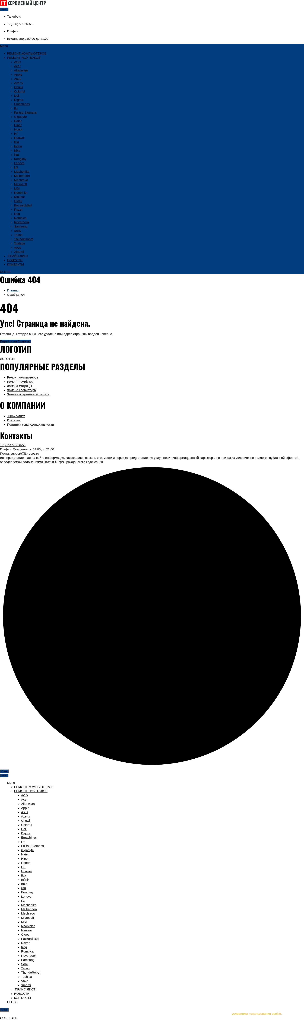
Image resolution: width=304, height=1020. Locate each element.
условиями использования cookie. (257, 1013)
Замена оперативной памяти (28, 394)
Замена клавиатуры (21, 390)
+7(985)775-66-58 (20, 24)
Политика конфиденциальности (30, 424)
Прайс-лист (16, 416)
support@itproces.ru (25, 453)
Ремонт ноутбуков (20, 381)
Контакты (14, 420)
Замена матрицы (19, 386)
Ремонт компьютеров (22, 377)
